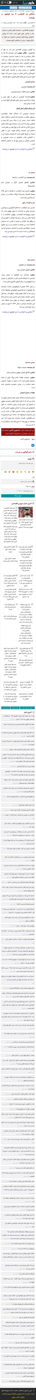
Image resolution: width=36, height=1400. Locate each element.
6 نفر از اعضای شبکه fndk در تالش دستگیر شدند (21, 1381)
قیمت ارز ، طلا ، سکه (27, 708)
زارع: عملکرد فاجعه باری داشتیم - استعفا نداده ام (21, 1181)
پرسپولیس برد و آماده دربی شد (26, 1249)
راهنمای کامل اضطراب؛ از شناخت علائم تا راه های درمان (19, 939)
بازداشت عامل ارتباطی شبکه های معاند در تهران (22, 750)
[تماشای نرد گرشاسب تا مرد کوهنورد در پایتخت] (18, 158)
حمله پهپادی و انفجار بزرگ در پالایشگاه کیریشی (22, 988)
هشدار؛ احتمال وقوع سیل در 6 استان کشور (23, 1055)
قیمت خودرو (6, 708)
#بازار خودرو (13, 7)
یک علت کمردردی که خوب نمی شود (24, 1343)
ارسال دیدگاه (18, 496)
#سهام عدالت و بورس (25, 7)
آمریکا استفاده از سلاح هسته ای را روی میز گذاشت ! (20, 1047)
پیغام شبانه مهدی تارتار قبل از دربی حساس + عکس (21, 882)
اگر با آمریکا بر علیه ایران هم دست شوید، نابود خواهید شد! (19, 1034)
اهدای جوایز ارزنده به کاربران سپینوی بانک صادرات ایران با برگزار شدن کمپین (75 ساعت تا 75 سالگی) (10, 594)
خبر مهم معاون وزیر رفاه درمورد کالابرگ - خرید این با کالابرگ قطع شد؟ (26, 662)
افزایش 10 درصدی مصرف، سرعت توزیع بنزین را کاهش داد (26, 696)
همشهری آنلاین (25, 439)
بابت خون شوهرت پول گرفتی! (26, 805)
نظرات (29, 459)
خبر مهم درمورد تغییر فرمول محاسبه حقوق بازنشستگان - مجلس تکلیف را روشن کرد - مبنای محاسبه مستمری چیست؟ (10, 670)
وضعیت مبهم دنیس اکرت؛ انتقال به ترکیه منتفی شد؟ (20, 849)
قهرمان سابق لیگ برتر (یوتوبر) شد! (25, 1109)
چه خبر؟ (15, 2)
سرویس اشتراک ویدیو (14, 1394)
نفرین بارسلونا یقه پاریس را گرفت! (25, 904)
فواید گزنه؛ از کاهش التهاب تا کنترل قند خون (22, 1094)
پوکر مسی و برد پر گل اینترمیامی (25, 766)
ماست (18, 134)
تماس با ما (26, 1394)
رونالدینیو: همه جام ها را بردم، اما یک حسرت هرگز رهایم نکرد (18, 1025)
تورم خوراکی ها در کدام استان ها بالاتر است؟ (10, 617)
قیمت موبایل (15, 708)
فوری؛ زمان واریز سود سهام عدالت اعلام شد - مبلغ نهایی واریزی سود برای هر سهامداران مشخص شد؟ (25, 565)
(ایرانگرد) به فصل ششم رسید (26, 1274)
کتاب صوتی (15, 1397)
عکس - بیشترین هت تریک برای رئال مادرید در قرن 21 (19, 1139)
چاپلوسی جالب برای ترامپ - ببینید (25, 926)
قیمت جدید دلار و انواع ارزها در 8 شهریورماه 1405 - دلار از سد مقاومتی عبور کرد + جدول (26, 593)
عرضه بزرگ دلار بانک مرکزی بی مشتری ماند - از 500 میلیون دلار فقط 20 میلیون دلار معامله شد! (10, 698)
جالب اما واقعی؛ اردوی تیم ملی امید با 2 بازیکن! (21, 1104)
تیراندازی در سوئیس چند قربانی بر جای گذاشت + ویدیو (19, 815)
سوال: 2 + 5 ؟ (30, 486)
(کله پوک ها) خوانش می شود (26, 1317)
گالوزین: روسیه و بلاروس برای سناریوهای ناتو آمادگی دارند (19, 1287)
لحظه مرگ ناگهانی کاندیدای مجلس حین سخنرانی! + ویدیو (19, 724)
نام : (33, 477)
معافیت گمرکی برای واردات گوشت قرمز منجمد (10, 559)
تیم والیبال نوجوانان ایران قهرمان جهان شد (23, 1304)
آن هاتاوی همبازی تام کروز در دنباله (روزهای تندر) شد (20, 797)
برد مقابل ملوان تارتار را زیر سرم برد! (25, 1168)
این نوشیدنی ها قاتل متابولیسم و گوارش (23, 1099)
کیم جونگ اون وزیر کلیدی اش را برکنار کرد (23, 1042)
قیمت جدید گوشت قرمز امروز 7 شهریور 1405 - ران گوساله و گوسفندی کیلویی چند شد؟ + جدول (26, 523)
